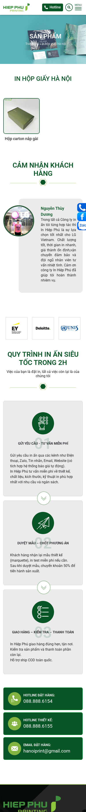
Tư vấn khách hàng (81, 207)
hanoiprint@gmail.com (46, 751)
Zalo (81, 225)
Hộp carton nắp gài (21, 139)
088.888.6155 (37, 726)
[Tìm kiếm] (69, 7)
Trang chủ (32, 44)
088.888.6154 (37, 701)
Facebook (81, 216)
